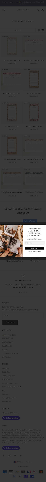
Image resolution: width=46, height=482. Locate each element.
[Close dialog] (44, 226)
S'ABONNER (34, 248)
